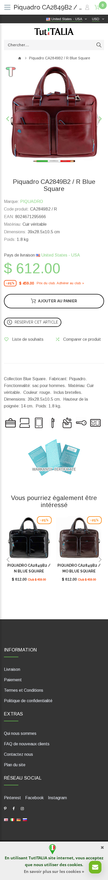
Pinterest (12, 798)
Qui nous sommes (20, 733)
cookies (74, 864)
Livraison (12, 669)
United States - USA (60, 255)
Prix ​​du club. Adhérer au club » (60, 283)
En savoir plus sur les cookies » (54, 871)
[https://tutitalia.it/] (12, 819)
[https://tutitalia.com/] (6, 819)
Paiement (13, 680)
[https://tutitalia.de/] (19, 819)
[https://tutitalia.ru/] (25, 819)
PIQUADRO (31, 201)
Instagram (57, 798)
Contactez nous (18, 754)
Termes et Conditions (23, 690)
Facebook (34, 798)
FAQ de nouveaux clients (27, 744)
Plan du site (14, 765)
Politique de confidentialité (28, 701)
